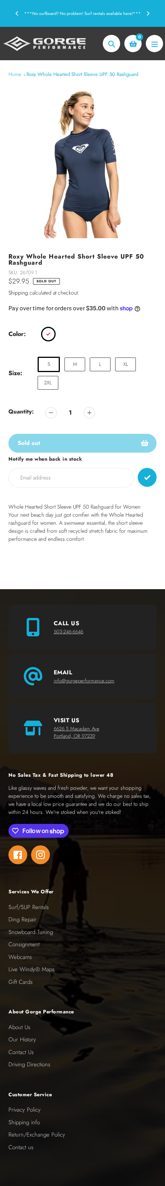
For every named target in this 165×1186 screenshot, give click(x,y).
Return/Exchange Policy (36, 1134)
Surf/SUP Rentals (28, 907)
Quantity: (21, 411)
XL (125, 364)
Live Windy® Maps (31, 969)
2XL (48, 382)
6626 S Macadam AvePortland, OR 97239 (76, 732)
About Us (19, 1027)
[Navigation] (154, 43)
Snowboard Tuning (30, 932)
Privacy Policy (24, 1109)
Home (14, 74)
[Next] (148, 13)
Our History (22, 1039)
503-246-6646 (68, 631)
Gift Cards (20, 982)
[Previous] (17, 13)
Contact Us (21, 1052)
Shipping (18, 292)
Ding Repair (22, 919)
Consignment (24, 944)
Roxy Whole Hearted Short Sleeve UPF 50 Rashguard (82, 74)
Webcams (20, 957)
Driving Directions (29, 1064)
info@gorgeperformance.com (84, 680)
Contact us (20, 1147)
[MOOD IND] (48, 334)
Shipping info (24, 1122)
